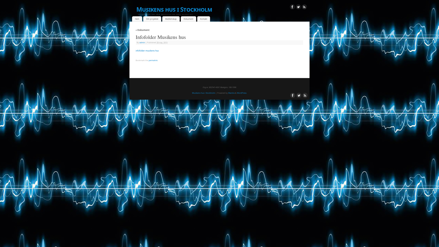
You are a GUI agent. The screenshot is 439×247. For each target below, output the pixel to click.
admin (142, 42)
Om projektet (152, 19)
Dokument (188, 19)
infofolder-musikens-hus (147, 50)
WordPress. (242, 93)
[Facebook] (292, 7)
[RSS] (304, 7)
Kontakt (203, 19)
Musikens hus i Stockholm (174, 9)
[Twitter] (298, 7)
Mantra (231, 93)
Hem (137, 19)
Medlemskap (171, 19)
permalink (153, 60)
